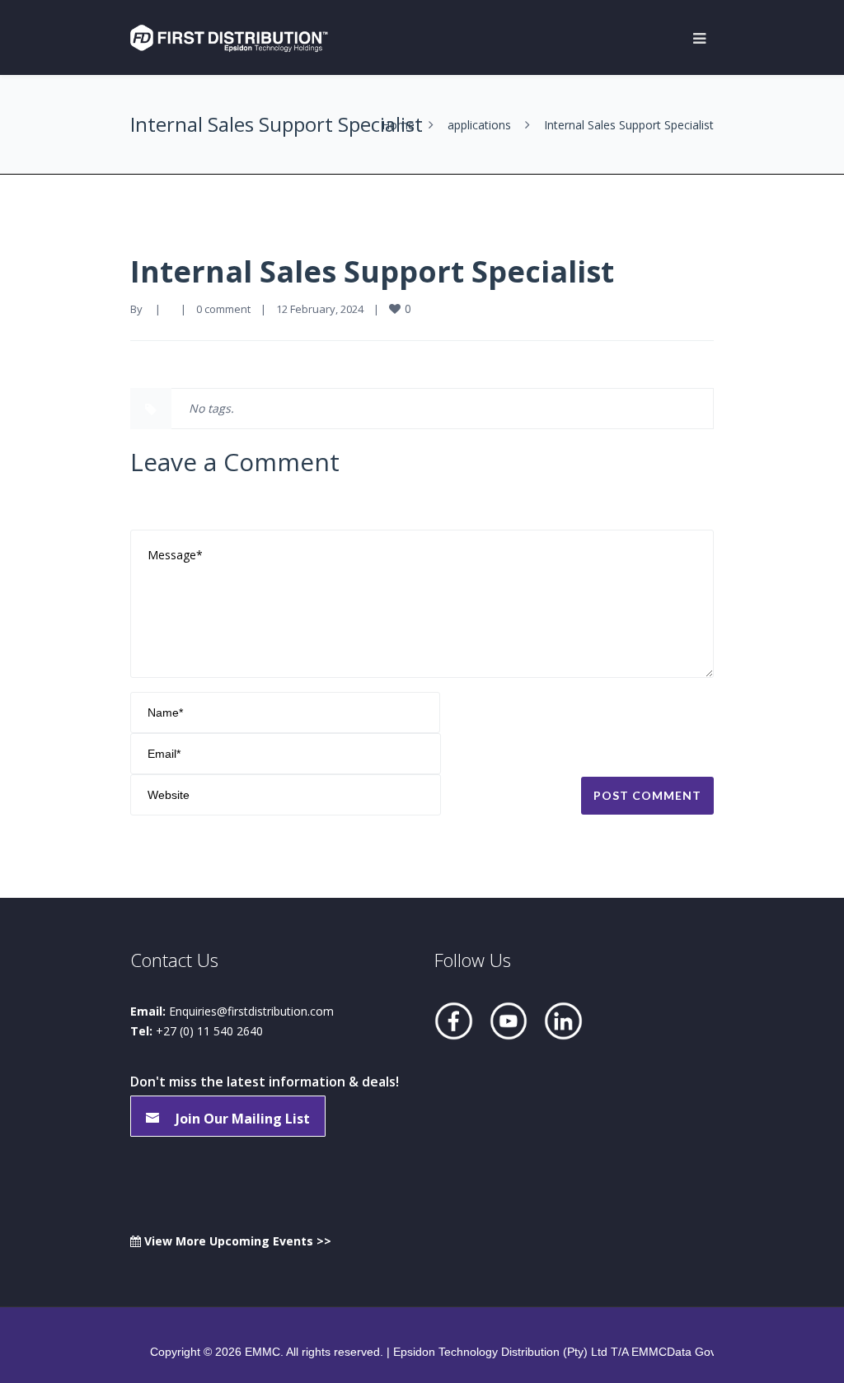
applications (479, 125)
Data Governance (713, 1351)
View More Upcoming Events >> (236, 1241)
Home (398, 125)
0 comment (223, 308)
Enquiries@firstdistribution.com (251, 1011)
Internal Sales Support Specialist (372, 271)
